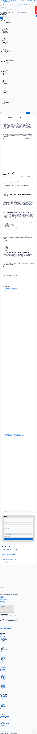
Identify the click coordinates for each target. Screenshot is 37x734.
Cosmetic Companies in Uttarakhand (9, 554)
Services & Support (5, 95)
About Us (2, 669)
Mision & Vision (2, 597)
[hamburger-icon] (1, 18)
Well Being (3, 61)
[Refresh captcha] (11, 534)
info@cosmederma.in (5, 628)
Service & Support (4, 716)
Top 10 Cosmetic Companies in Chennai (10, 559)
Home (3, 19)
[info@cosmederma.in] (0, 627)
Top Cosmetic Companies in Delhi (8, 562)
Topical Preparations (5, 39)
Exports (7, 28)
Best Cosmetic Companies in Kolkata (9, 557)
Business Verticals (5, 24)
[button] (18, 601)
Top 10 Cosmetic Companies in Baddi (9, 549)
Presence (7, 23)
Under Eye (7, 70)
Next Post (30, 511)
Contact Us (4, 110)
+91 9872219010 (4, 631)
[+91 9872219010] (0, 629)
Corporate (3, 20)
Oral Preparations (5, 29)
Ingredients (4, 71)
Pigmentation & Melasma (10, 60)
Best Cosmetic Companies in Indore (9, 552)
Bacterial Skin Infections (9, 54)
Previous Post (7, 511)
